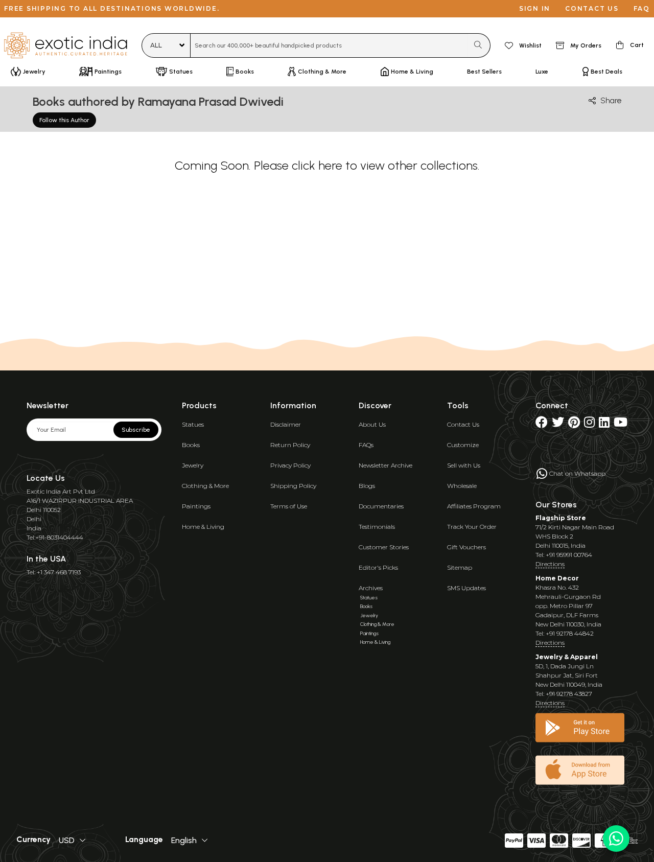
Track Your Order (472, 526)
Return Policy (290, 445)
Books (191, 445)
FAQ (642, 8)
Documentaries (381, 506)
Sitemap (459, 567)
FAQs (366, 445)
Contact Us (463, 424)
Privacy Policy (290, 465)
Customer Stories (384, 547)
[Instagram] (589, 424)
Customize (463, 445)
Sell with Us (463, 465)
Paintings (196, 506)
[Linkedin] (604, 424)
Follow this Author (64, 120)
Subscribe (136, 429)
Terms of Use (288, 506)
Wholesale (462, 486)
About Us (372, 424)
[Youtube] (620, 424)
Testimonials (377, 526)
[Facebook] (541, 424)
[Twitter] (558, 424)
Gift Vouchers (466, 547)
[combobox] (329, 45)
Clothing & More (205, 486)
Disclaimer (285, 424)
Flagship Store (560, 518)
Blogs (367, 486)
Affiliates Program (474, 506)
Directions (550, 564)
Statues (193, 424)
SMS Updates (466, 588)
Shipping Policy (293, 486)
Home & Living (203, 526)
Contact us (592, 8)
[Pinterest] (574, 424)
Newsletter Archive (385, 465)
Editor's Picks (378, 567)
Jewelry (192, 465)
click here (317, 165)
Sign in (534, 8)
